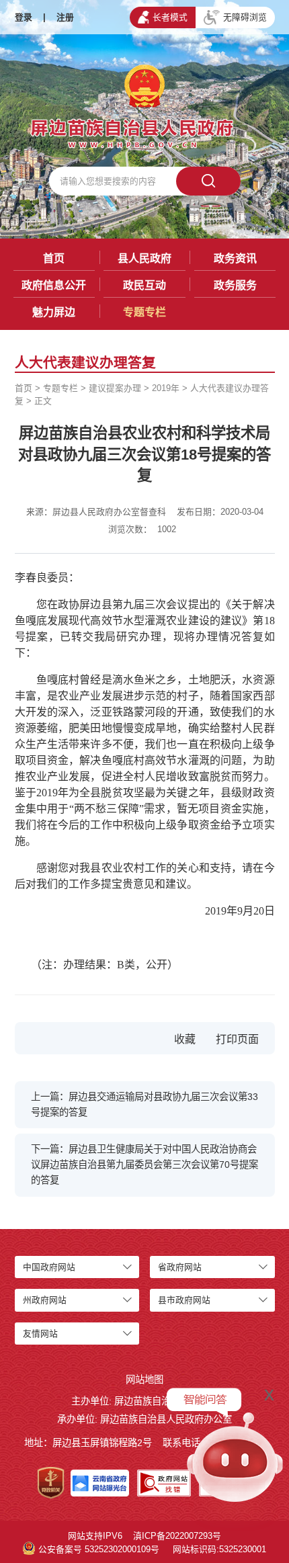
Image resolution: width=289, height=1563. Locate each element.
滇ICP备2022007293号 (177, 1536)
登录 (23, 17)
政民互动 (144, 285)
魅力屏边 (53, 312)
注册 (65, 17)
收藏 (185, 1039)
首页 (54, 258)
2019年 (165, 388)
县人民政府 (144, 258)
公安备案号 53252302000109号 (98, 1549)
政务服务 (235, 285)
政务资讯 (235, 258)
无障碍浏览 (245, 17)
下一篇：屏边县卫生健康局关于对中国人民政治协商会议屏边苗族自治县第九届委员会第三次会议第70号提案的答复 (144, 1164)
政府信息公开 (54, 285)
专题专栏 (144, 312)
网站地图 (144, 1379)
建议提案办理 (115, 388)
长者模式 (170, 17)
